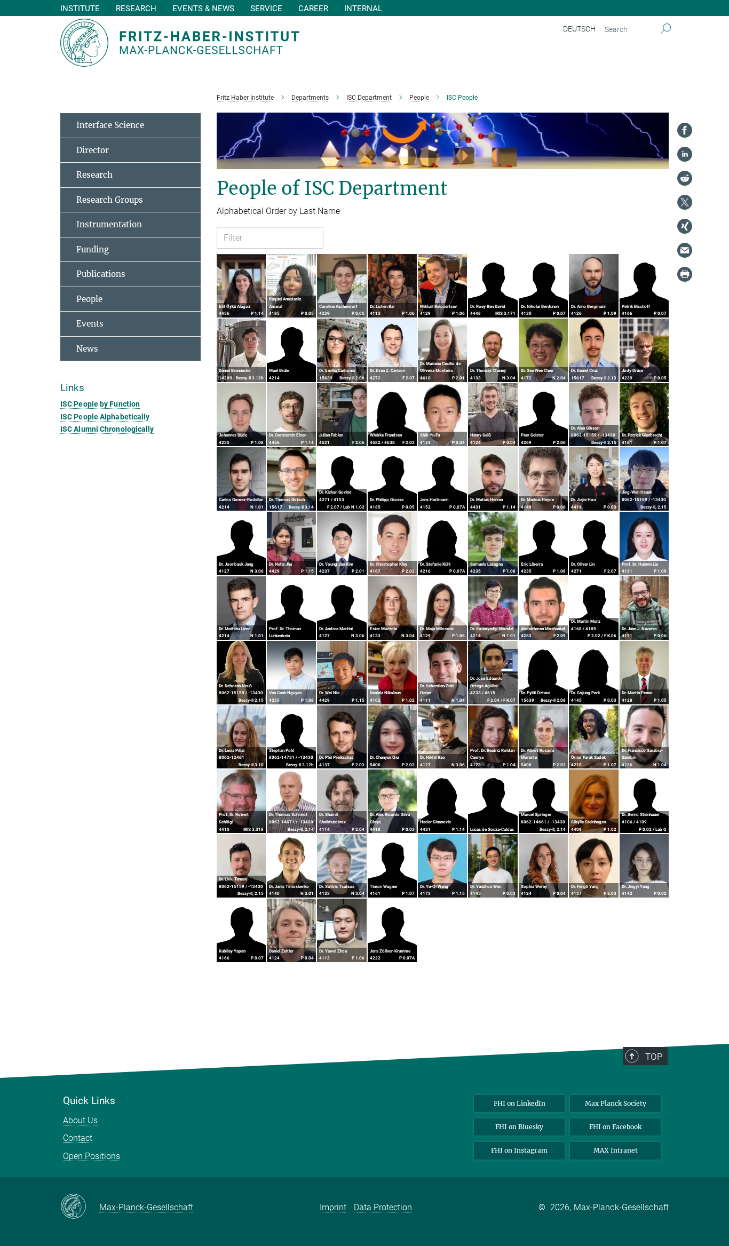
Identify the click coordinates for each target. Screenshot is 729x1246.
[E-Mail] (685, 250)
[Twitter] (685, 202)
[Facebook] (685, 130)
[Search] (666, 29)
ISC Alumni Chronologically (107, 429)
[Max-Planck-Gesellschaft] (79, 1207)
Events (90, 324)
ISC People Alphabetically (105, 416)
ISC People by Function (100, 404)
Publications (100, 274)
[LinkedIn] (685, 154)
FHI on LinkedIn (519, 1103)
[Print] (685, 274)
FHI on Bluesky (519, 1127)
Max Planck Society (615, 1103)
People (89, 299)
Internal (363, 9)
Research (94, 175)
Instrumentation (109, 224)
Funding (92, 249)
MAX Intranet (615, 1150)
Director (92, 150)
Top (653, 1056)
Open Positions (91, 1156)
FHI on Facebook (615, 1127)
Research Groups (109, 200)
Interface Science (110, 125)
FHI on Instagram (519, 1150)
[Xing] (685, 226)
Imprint (333, 1207)
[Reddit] (685, 178)
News (87, 349)
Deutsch (579, 29)
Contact (77, 1138)
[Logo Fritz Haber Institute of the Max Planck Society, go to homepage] (260, 43)
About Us (80, 1120)
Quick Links (89, 1101)
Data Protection (383, 1207)
